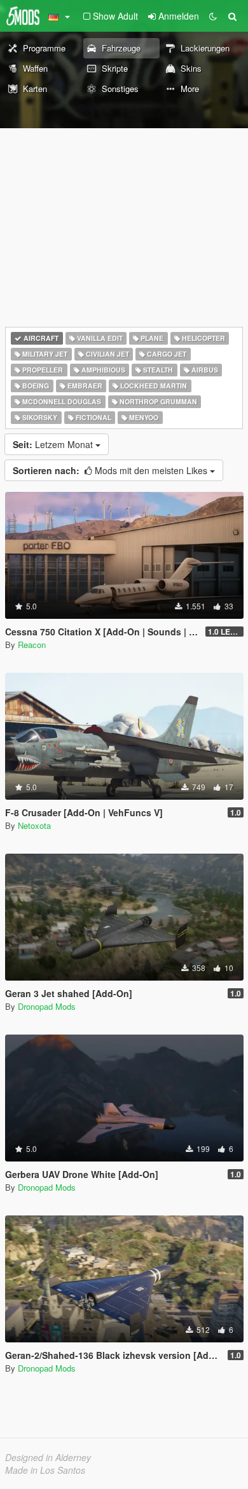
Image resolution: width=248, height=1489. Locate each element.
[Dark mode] (213, 16)
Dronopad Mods (47, 1006)
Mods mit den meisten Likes (111, 470)
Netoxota (34, 825)
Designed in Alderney (48, 1457)
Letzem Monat (54, 444)
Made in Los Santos (45, 1470)
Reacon (32, 645)
